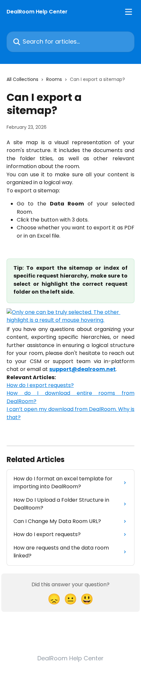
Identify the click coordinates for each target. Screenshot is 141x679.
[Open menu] (128, 12)
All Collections (22, 79)
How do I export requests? (40, 385)
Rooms (54, 79)
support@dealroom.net (82, 369)
